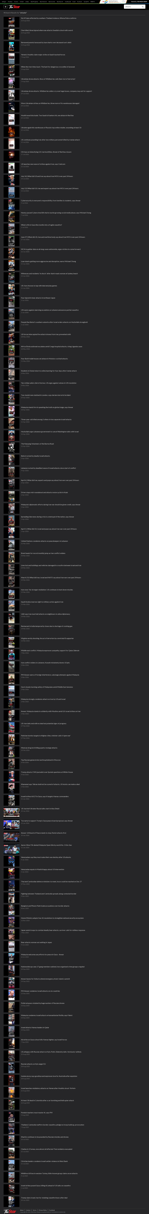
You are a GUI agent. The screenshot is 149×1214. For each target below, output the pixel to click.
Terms (35, 1210)
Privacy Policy (43, 1210)
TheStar (10, 1)
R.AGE (22, 1)
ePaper (4, 1)
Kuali (74, 1)
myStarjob (68, 1)
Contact (28, 1210)
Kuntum (79, 1)
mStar (27, 1)
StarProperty (34, 1)
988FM (92, 1)
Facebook (52, 1210)
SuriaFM (86, 1)
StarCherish (43, 1)
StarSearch (60, 1)
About (22, 1210)
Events (16, 1)
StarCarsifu (52, 1)
